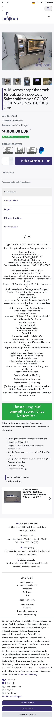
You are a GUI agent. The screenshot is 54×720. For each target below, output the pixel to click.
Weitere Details (11, 201)
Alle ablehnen (27, 709)
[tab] (27, 192)
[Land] (33, 2)
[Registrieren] (8, 2)
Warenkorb (27, 589)
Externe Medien (14, 687)
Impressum (43, 668)
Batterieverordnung (27, 615)
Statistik (10, 683)
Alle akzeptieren (27, 703)
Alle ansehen (14, 481)
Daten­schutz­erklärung (27, 675)
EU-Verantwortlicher (13, 218)
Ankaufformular (27, 605)
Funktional (11, 693)
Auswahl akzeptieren (27, 715)
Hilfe (27, 595)
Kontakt (27, 608)
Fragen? (8, 209)
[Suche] (48, 8)
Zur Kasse (27, 592)
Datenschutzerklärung (27, 611)
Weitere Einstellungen (12, 697)
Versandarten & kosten (27, 585)
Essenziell (11, 680)
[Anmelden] (3, 2)
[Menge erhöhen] (11, 159)
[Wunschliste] (38, 2)
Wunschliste (9, 173)
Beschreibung (10, 192)
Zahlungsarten (27, 582)
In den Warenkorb (32, 160)
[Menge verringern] (11, 163)
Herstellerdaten (11, 227)
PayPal (10, 690)
